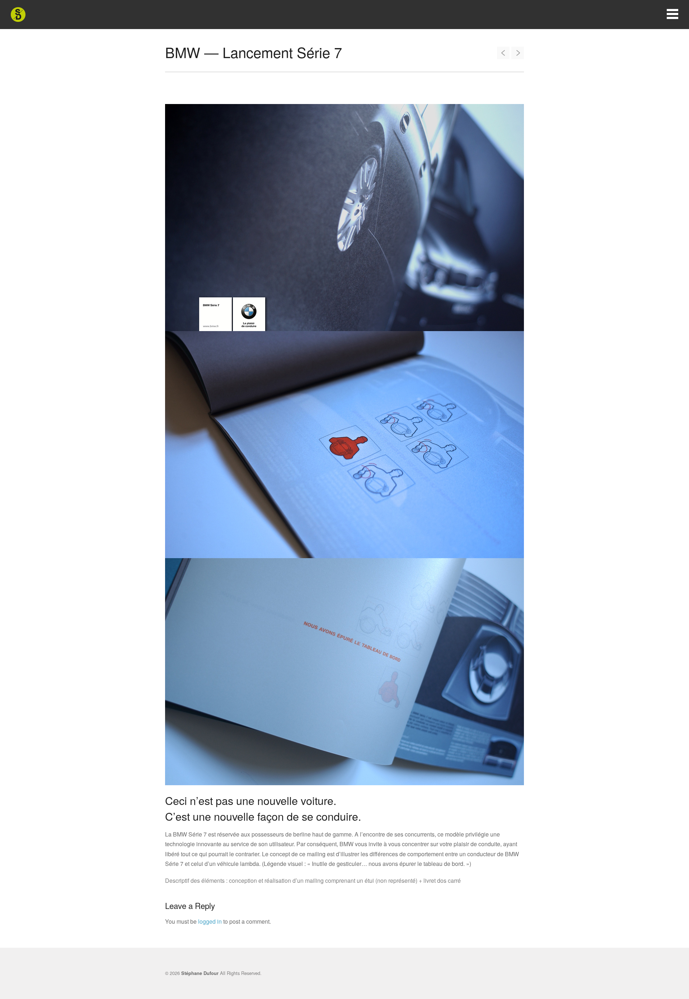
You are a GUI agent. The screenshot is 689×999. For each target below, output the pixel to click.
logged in (210, 921)
